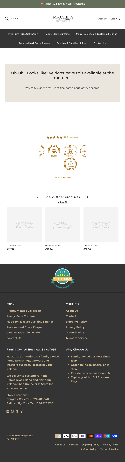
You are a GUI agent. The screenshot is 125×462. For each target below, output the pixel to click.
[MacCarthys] (62, 18)
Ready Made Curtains (57, 33)
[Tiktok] (22, 411)
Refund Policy (75, 332)
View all (63, 201)
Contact (71, 316)
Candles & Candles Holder (71, 43)
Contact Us (99, 43)
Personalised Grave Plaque (34, 43)
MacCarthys (21, 435)
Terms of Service (77, 338)
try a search (91, 87)
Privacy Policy (75, 327)
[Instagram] (12, 411)
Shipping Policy (76, 321)
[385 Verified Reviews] (62, 290)
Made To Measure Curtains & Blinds (96, 33)
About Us (72, 310)
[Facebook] (8, 411)
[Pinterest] (17, 411)
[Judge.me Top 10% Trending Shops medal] (70, 163)
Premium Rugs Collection (23, 33)
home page (73, 87)
